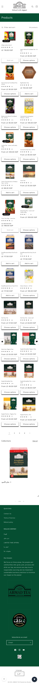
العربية (18, 673)
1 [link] (9, 433)
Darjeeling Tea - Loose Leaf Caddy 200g (27, 211)
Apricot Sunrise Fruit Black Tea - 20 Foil (9, 83)
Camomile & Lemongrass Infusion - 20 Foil (26, 117)
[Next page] (30, 433)
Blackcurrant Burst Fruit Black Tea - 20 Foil (9, 117)
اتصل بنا (6, 547)
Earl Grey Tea (4, 318)
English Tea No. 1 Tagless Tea (8, 414)
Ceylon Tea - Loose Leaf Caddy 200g (9, 146)
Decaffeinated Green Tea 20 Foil (9, 286)
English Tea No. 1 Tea (25, 414)
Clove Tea (22, 180)
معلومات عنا (7, 551)
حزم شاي (6, 538)
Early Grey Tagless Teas (7, 349)
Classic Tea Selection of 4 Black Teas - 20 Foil (9, 182)
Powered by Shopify (25, 682)
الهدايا (5, 534)
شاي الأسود (5, 482)
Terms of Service (9, 518)
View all (35, 441)
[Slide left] (15, 501)
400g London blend (6, 45)
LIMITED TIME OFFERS (11, 542)
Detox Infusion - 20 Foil (26, 286)
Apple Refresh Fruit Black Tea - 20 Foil (28, 50)
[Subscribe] (30, 642)
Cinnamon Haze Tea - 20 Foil (27, 149)
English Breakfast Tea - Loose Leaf (27, 381)
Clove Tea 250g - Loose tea (8, 218)
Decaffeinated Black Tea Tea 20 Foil (9, 253)
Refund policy (8, 522)
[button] (2, 7)
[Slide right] (24, 501)
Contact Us (7, 513)
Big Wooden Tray (24, 82)
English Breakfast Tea (6, 381)
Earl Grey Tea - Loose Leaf (27, 318)
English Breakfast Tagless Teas (28, 349)
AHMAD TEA (16, 682)
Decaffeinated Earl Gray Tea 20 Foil (28, 253)
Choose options (29, 60)
